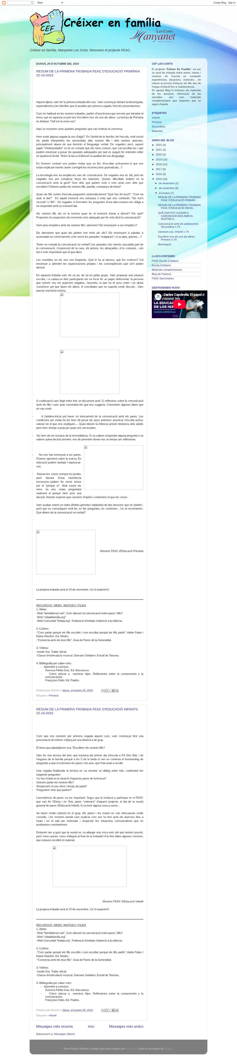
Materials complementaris (167, 269)
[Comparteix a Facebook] (113, 691)
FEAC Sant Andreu (163, 278)
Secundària (158, 126)
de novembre (167, 188)
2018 (159, 164)
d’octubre (165, 193)
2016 (159, 174)
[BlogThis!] (106, 691)
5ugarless (132, 1048)
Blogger (168, 1048)
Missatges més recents (54, 1026)
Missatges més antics (126, 1026)
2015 (159, 179)
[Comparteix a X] (110, 691)
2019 (159, 159)
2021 (159, 149)
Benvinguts (164, 244)
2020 (159, 154)
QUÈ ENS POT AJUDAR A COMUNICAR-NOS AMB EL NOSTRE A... (175, 216)
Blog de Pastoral (161, 274)
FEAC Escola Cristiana (165, 260)
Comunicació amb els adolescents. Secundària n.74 (178, 225)
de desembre (167, 183)
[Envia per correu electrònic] (103, 691)
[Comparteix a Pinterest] (117, 691)
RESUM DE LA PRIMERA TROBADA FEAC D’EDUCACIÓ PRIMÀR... (179, 199)
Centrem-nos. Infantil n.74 (173, 231)
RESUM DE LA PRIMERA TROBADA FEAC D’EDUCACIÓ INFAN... (179, 206)
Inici (91, 1026)
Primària (54, 695)
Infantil (52, 1015)
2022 (159, 145)
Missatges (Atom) (64, 1034)
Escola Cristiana (161, 265)
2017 (159, 169)
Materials (157, 131)
